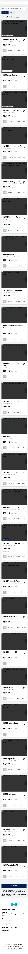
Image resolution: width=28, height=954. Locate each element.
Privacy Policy (15, 946)
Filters (5, 12)
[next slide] (26, 28)
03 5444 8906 (6, 920)
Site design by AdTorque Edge (14, 948)
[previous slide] (2, 28)
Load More (14, 885)
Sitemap (21, 946)
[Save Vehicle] (24, 40)
